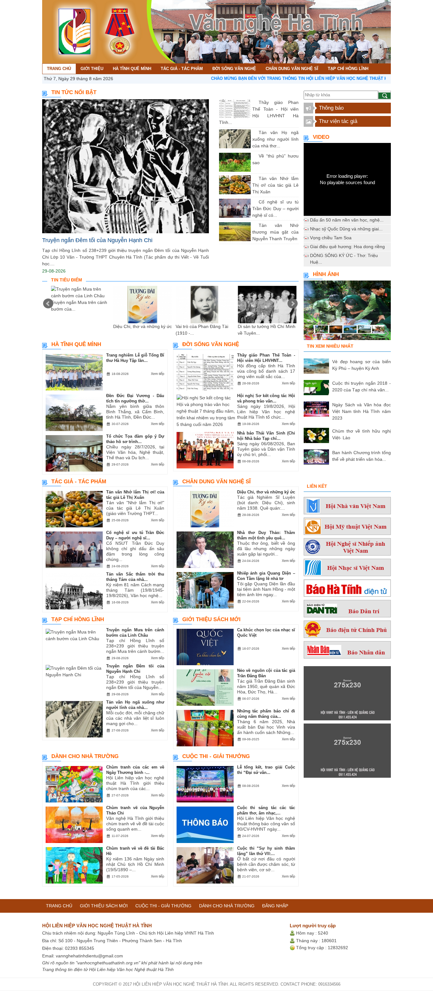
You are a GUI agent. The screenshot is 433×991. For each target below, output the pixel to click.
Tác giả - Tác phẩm (78, 482)
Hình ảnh (326, 274)
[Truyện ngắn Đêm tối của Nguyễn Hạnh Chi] (125, 166)
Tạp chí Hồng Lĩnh (77, 619)
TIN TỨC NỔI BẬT (73, 92)
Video (321, 137)
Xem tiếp (157, 374)
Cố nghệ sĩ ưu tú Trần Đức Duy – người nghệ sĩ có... (275, 208)
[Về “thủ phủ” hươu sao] (253, 155)
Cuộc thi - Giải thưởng (216, 756)
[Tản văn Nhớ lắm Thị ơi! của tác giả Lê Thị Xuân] (253, 178)
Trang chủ (59, 905)
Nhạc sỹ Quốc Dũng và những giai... (346, 228)
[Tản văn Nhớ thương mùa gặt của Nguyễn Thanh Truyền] (253, 225)
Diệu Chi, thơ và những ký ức (142, 326)
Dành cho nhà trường (85, 756)
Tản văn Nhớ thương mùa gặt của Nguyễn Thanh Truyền (275, 232)
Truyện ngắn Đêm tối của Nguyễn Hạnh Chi (97, 240)
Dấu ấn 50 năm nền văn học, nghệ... (347, 219)
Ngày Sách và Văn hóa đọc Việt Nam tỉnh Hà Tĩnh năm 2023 (361, 411)
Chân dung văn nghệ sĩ (216, 482)
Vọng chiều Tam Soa (331, 237)
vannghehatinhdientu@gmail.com (89, 955)
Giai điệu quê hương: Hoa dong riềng (347, 246)
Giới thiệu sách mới (211, 619)
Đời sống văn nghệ (210, 344)
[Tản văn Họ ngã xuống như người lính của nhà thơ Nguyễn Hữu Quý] (253, 132)
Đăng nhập (275, 905)
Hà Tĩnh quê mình (76, 344)
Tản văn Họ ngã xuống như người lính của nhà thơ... (275, 139)
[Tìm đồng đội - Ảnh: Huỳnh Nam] (347, 312)
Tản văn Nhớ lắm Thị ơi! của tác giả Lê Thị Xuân (275, 185)
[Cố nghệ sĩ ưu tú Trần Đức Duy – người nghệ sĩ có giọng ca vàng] (253, 201)
